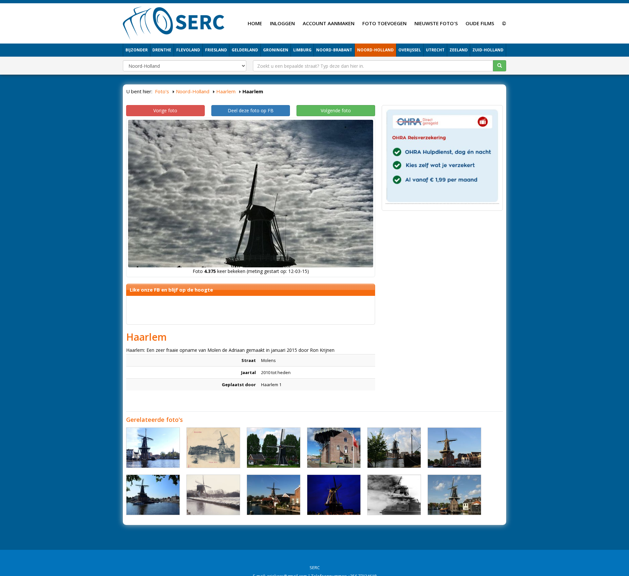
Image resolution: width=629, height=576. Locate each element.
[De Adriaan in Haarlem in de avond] (454, 447)
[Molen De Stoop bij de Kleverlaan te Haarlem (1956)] (213, 495)
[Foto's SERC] (174, 23)
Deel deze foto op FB (251, 110)
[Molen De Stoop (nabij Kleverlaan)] (273, 447)
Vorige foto (165, 110)
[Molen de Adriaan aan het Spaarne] (153, 447)
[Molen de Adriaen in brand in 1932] (394, 495)
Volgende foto (336, 110)
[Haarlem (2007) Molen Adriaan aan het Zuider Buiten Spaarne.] (394, 447)
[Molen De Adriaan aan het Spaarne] (454, 495)
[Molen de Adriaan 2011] (334, 447)
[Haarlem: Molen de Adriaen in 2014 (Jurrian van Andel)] (153, 495)
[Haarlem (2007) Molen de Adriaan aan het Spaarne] (273, 495)
